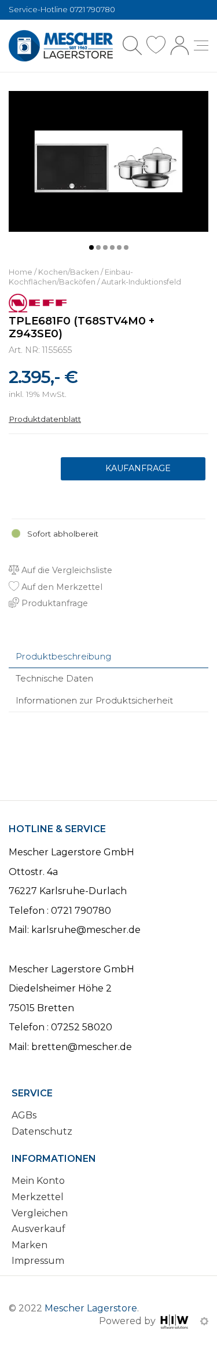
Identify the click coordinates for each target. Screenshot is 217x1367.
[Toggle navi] (201, 45)
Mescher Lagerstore (91, 1308)
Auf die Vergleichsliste (65, 570)
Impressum (38, 1260)
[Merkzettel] (155, 45)
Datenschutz (42, 1131)
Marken (29, 1245)
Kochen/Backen (68, 272)
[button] (91, 247)
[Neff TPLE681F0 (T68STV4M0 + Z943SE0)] (108, 160)
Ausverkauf (38, 1228)
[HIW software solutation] (175, 1320)
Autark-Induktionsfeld (141, 282)
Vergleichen (40, 1213)
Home (20, 272)
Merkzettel (38, 1196)
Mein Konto (38, 1180)
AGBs (24, 1115)
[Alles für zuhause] (61, 45)
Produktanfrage (133, 468)
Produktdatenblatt (45, 419)
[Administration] (204, 1320)
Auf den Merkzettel (60, 587)
